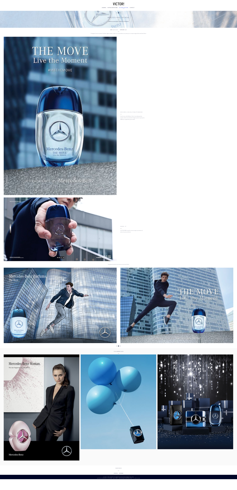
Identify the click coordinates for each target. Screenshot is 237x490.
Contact (132, 7)
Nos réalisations (123, 7)
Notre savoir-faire (113, 7)
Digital (125, 29)
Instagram (121, 473)
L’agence (104, 7)
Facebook (116, 473)
